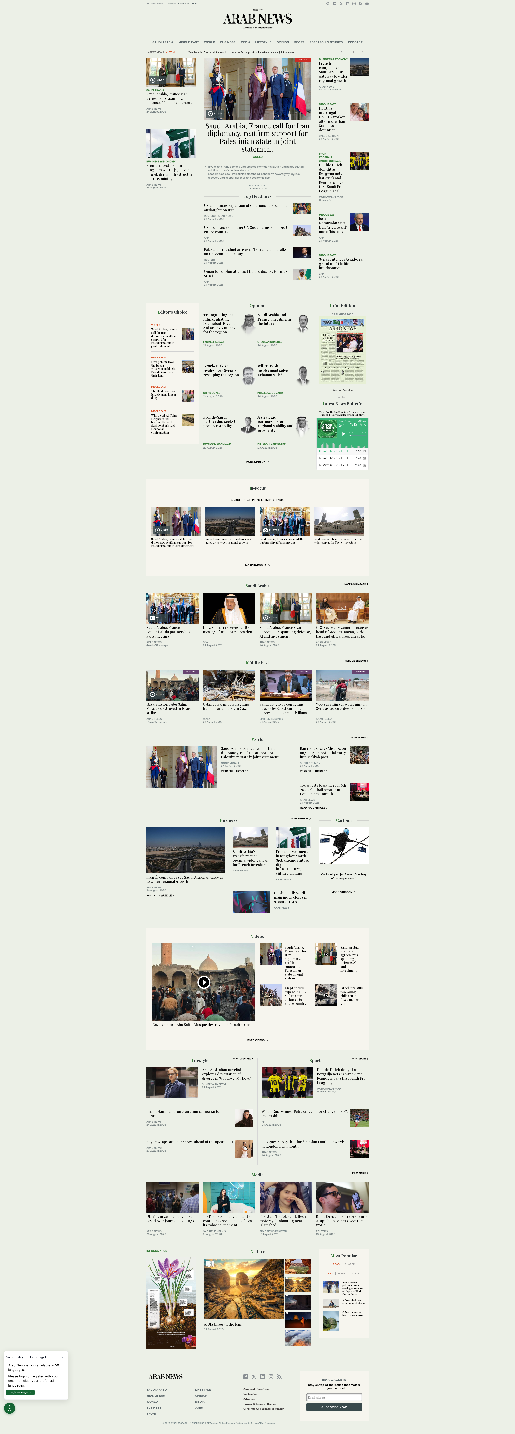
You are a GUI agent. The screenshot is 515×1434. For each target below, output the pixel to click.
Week (341, 1273)
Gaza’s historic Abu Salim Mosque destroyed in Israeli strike (169, 708)
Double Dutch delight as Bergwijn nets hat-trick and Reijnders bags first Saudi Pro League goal (331, 177)
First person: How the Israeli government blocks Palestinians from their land (163, 368)
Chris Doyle (211, 392)
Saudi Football (330, 160)
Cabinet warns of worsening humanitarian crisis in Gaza (226, 706)
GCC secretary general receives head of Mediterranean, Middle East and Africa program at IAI (342, 631)
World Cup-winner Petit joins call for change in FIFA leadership (305, 1113)
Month (355, 1273)
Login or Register (20, 1392)
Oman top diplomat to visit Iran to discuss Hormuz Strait (245, 273)
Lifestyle (263, 42)
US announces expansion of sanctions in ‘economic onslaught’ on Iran (245, 207)
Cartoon (344, 820)
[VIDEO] (171, 72)
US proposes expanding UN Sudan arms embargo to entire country (246, 229)
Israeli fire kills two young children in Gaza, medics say (351, 996)
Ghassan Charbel (270, 341)
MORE (255, 461)
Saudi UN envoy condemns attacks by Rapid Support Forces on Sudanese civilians (283, 708)
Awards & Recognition (256, 1388)
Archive (342, 397)
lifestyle (203, 1389)
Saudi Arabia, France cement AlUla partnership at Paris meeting (223, 52)
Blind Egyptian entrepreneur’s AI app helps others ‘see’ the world (341, 1221)
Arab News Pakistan (273, 1231)
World (209, 42)
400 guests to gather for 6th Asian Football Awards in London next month (323, 789)
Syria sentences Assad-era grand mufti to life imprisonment (340, 263)
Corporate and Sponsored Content (263, 1408)
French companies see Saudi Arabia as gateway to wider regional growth (333, 72)
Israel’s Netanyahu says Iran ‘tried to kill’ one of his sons (333, 225)
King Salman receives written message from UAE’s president (228, 629)
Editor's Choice (172, 312)
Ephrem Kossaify (271, 718)
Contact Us (250, 1393)
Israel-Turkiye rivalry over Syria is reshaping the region (221, 370)
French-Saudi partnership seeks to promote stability (220, 421)
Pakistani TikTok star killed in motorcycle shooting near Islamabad (284, 1221)
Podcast (355, 42)
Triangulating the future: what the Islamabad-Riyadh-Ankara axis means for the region (219, 323)
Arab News (157, 3)
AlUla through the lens (223, 1324)
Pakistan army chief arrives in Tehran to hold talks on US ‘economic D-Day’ (245, 251)
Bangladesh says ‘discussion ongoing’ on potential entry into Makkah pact (323, 752)
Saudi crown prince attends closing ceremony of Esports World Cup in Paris (352, 1288)
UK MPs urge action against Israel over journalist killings (170, 1218)
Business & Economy (160, 161)
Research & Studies (326, 42)
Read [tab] (336, 1264)
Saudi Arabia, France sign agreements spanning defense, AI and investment (169, 98)
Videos (257, 936)
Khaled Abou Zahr (270, 392)
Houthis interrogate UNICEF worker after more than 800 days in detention (332, 119)
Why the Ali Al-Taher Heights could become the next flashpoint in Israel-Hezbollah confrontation (164, 424)
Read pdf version (342, 390)
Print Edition (342, 305)
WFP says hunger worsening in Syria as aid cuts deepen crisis (341, 706)
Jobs (199, 1407)
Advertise (249, 1398)
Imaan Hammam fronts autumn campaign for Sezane (183, 1113)
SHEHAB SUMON (310, 763)
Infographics (156, 1250)
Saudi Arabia (162, 42)
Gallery (257, 1251)
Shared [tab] (350, 1264)
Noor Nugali (258, 185)
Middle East (188, 42)
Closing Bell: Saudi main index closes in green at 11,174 (290, 897)
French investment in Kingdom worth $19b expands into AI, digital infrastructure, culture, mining (170, 172)
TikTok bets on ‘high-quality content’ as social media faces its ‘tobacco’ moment (227, 1221)
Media (245, 42)
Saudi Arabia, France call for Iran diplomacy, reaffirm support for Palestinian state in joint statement (258, 137)
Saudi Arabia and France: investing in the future (274, 319)
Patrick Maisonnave (217, 444)
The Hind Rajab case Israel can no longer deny (163, 394)
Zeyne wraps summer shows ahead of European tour (189, 1141)
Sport (299, 42)
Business (227, 42)
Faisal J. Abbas (213, 341)
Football (326, 157)
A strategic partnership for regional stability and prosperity (275, 424)
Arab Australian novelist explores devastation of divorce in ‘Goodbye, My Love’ (226, 1074)
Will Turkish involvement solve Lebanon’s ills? (273, 370)
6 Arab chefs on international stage (353, 1301)
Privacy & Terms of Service (259, 1403)
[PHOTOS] (285, 521)
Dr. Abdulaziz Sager (272, 444)
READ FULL (233, 771)
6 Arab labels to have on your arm (352, 1314)
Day (330, 1273)
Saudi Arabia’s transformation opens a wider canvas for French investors (338, 540)
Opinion (283, 42)
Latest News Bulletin (343, 403)
